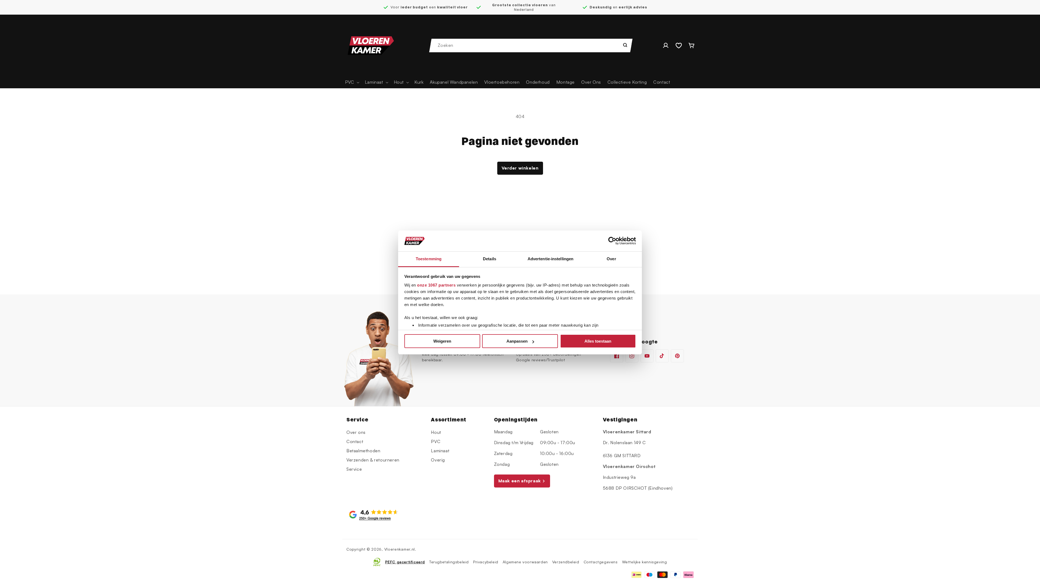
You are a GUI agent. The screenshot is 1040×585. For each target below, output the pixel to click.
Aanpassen (517, 341)
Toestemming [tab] (428, 258)
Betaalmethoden (363, 450)
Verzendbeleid (565, 562)
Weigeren (442, 341)
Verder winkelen (520, 168)
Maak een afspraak (519, 480)
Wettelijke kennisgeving (644, 562)
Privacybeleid (485, 562)
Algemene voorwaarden (525, 562)
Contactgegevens (601, 562)
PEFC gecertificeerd (405, 562)
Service (354, 469)
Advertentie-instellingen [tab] (550, 258)
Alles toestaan (597, 341)
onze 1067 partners (436, 285)
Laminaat (440, 450)
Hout (436, 432)
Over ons (356, 432)
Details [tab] (489, 258)
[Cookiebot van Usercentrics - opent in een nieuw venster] (612, 241)
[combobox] (531, 45)
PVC (435, 441)
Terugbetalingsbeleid (449, 562)
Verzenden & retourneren (372, 460)
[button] (352, 82)
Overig (438, 460)
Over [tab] (611, 258)
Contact (354, 441)
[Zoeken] (625, 45)
